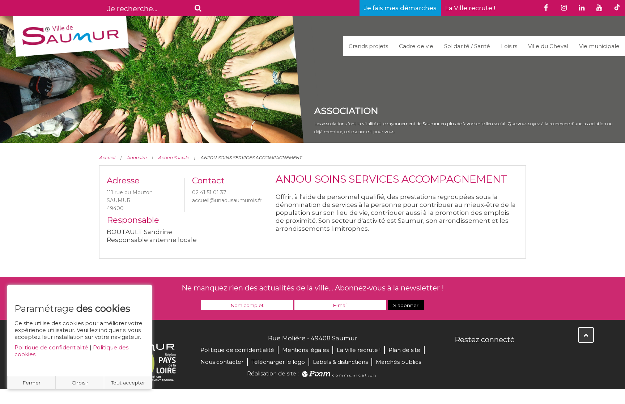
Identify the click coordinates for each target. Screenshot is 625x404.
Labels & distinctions (340, 361)
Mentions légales (305, 349)
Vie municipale (599, 46)
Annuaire (136, 157)
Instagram (508, 355)
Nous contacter (221, 361)
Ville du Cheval (548, 46)
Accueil (107, 157)
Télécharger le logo (278, 361)
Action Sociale (173, 157)
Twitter (476, 355)
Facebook (460, 355)
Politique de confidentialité (51, 347)
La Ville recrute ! (470, 8)
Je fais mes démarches (400, 8)
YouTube (492, 355)
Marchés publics (398, 361)
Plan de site (404, 349)
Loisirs (509, 46)
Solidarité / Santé (467, 46)
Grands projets (368, 46)
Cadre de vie (416, 46)
